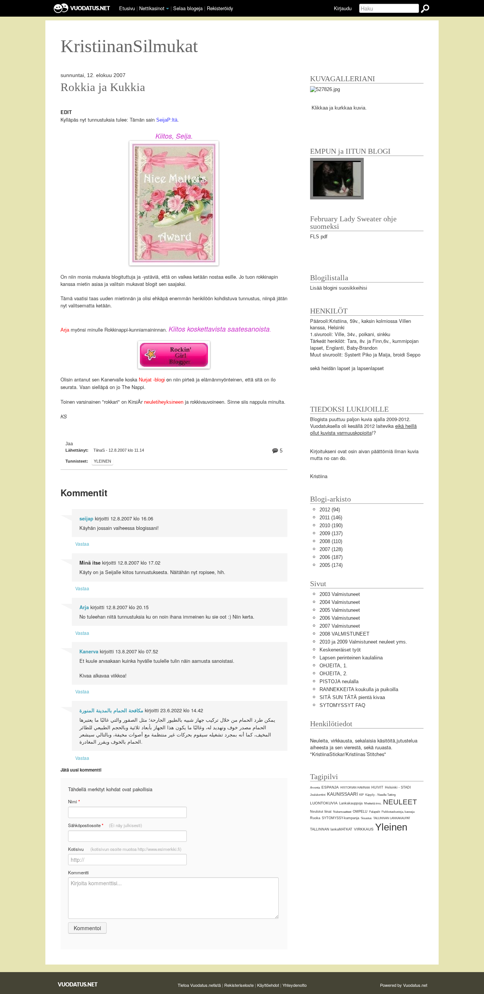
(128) (331, 549)
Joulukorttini (318, 794)
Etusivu (127, 8)
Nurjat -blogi (152, 380)
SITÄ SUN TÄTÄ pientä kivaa (352, 697)
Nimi (74, 801)
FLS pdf (318, 236)
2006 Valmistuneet (340, 618)
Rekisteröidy (220, 8)
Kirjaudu (343, 8)
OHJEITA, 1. (333, 665)
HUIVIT (377, 787)
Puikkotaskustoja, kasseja (398, 811)
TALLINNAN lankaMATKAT (331, 829)
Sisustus (366, 818)
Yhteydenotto (294, 985)
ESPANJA (330, 787)
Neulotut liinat (321, 811)
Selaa (188, 8)
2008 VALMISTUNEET (344, 634)
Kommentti (78, 872)
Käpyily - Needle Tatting (380, 794)
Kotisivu (125, 849)
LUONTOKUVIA (324, 803)
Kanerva (88, 651)
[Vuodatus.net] (78, 984)
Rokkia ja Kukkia (102, 87)
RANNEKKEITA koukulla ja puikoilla (359, 689)
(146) (331, 517)
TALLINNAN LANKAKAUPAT (391, 818)
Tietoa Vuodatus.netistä (199, 985)
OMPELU (360, 811)
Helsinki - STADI (398, 787)
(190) (331, 525)
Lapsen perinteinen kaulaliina (351, 658)
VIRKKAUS (364, 829)
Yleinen (102, 461)
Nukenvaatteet (342, 811)
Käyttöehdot (268, 985)
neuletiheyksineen (164, 402)
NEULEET (400, 802)
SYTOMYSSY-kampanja (340, 818)
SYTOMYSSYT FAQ (342, 705)
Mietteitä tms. (373, 803)
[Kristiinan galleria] (325, 89)
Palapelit (374, 811)
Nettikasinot (151, 8)
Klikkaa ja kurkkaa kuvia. (339, 108)
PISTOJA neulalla (339, 681)
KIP (361, 794)
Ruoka (315, 818)
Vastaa (82, 543)
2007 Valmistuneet (340, 626)
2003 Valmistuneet (340, 594)
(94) (330, 509)
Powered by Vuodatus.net (403, 985)
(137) (331, 533)
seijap (86, 518)
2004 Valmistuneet (340, 602)
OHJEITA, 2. (333, 673)
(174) (331, 565)
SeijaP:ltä (166, 120)
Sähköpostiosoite (105, 825)
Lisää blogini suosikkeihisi (338, 288)
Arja (65, 330)
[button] (167, 8)
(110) (331, 541)
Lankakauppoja (351, 803)
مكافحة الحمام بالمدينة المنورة (111, 710)
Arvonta (315, 787)
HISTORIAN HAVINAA (355, 787)
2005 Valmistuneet (340, 610)
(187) (331, 557)
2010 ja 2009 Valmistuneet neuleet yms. (363, 642)
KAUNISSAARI (342, 794)
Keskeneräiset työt (340, 650)
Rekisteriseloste (239, 985)
